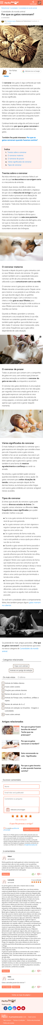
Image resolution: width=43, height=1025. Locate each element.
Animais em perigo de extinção (21, 670)
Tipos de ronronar (14, 165)
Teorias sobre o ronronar (16, 152)
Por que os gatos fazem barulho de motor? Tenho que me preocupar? (31, 731)
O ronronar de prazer (16, 158)
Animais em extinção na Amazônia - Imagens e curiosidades (22, 709)
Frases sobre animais (12, 714)
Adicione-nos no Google (32, 71)
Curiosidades (14, 8)
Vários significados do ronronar (19, 161)
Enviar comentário (31, 829)
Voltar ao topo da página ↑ (21, 995)
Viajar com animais (21, 666)
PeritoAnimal (5, 8)
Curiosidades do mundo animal (28, 8)
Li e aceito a (11, 829)
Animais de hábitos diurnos (14, 683)
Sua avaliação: (21, 820)
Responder (6, 874)
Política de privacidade (33, 1020)
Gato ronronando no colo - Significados (29, 754)
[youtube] (19, 1008)
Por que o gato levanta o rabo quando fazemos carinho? (31, 768)
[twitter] (10, 1008)
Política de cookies (8, 1023)
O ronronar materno (15, 155)
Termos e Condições (19, 1020)
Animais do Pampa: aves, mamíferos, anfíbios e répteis (22, 699)
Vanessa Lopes (11, 21)
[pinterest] (23, 1008)
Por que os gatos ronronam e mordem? (30, 742)
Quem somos (32, 1017)
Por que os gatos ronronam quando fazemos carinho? (20, 139)
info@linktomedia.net (30, 845)
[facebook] (5, 1008)
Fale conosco (7, 1020)
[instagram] (14, 1008)
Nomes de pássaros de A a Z (15, 694)
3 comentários (5, 18)
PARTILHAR (33, 4)
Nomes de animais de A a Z (15, 704)
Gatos (6, 76)
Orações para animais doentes (16, 690)
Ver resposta (7, 987)
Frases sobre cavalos (12, 686)
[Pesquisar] (39, 3)
